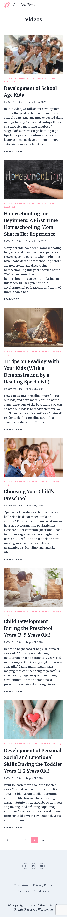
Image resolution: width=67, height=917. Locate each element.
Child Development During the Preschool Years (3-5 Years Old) (28, 628)
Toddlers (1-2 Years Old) (46, 744)
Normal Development (17, 78)
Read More (13, 151)
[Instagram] (33, 866)
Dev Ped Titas (14, 102)
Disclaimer (22, 885)
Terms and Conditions (33, 891)
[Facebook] (25, 866)
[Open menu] (59, 5)
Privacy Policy (43, 885)
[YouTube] (42, 866)
